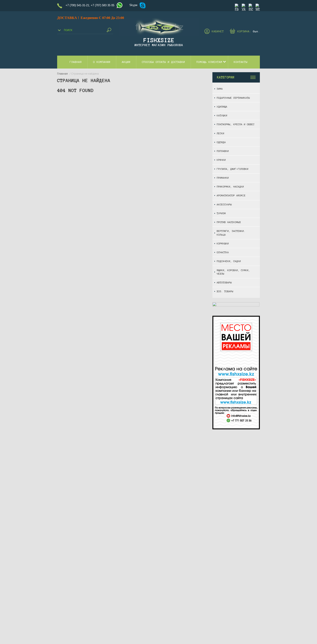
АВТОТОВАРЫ (224, 282)
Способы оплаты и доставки (163, 62)
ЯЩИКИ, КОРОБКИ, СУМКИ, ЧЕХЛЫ (233, 272)
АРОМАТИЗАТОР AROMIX (231, 195)
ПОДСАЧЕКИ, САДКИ (229, 261)
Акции (126, 62)
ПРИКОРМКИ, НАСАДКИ (230, 186)
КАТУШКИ (222, 115)
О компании (101, 62)
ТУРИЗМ (221, 213)
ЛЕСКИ (220, 133)
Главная (76, 62)
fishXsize (158, 40)
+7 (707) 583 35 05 (102, 5)
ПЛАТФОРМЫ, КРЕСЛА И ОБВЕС (235, 124)
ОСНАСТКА (223, 252)
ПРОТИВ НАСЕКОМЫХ (229, 222)
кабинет (218, 31)
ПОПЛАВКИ (223, 151)
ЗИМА (220, 88)
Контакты (241, 62)
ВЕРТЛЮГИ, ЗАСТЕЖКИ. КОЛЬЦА (231, 233)
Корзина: (248, 31)
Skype (133, 5)
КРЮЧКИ (221, 159)
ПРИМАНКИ (223, 177)
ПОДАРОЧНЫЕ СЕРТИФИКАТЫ (233, 97)
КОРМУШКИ (223, 243)
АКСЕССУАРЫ (224, 204)
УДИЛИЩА (222, 106)
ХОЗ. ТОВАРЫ (225, 291)
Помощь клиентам (209, 62)
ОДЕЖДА (221, 142)
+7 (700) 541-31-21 (77, 5)
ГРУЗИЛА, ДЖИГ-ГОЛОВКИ (232, 168)
